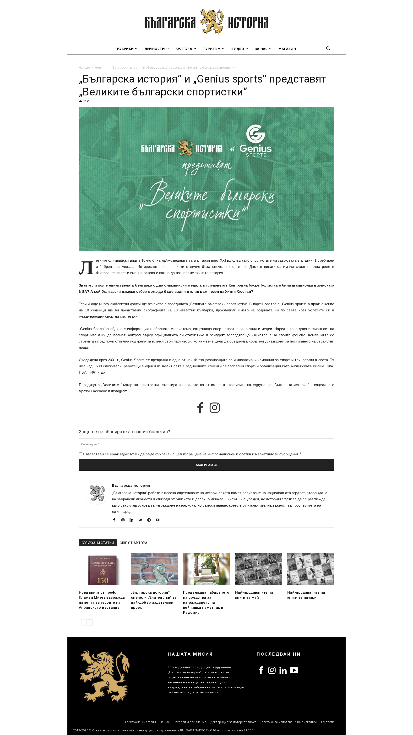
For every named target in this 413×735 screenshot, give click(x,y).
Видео (237, 48)
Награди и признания (190, 722)
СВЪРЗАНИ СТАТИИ (98, 543)
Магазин (287, 48)
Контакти (327, 722)
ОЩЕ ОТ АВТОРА (133, 543)
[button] (328, 49)
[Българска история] (206, 21)
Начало (84, 68)
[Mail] (142, 520)
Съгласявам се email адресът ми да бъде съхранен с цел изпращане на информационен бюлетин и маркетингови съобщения (191, 454)
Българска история (131, 485)
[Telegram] (151, 520)
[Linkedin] (133, 520)
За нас (261, 48)
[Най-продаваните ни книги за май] (258, 569)
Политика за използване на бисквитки (288, 722)
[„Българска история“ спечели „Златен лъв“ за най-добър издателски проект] (154, 569)
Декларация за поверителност (233, 722)
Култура (184, 48)
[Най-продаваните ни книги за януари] (310, 569)
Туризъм (212, 48)
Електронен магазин (140, 722)
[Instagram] (125, 520)
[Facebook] (116, 520)
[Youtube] (159, 520)
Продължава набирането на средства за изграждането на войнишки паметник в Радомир (206, 602)
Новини (101, 68)
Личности (154, 48)
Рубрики (125, 48)
